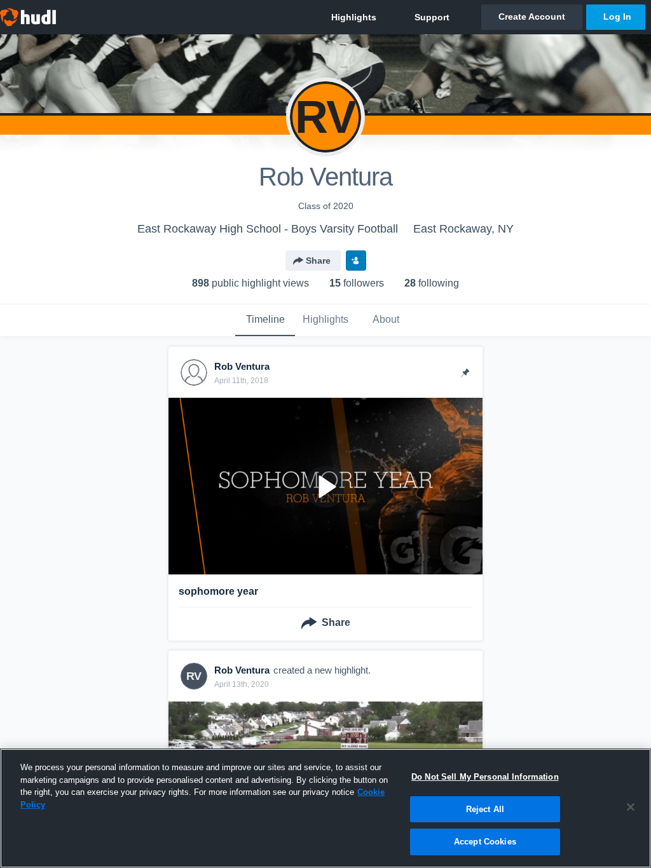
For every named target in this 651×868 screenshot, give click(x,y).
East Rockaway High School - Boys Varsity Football (267, 228)
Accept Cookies (485, 841)
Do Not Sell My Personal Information (485, 777)
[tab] (265, 320)
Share (318, 260)
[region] (325, 808)
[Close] (631, 807)
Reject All (485, 809)
